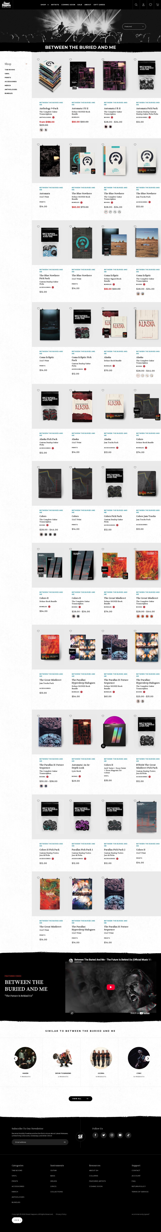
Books (107, 117)
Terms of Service (140, 1192)
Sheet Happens (31, 1214)
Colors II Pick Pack (49, 849)
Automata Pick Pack (147, 108)
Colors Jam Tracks (146, 516)
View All (76, 1099)
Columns (93, 1176)
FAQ (134, 1181)
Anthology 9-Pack (48, 108)
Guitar (53, 1170)
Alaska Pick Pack (48, 439)
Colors (139, 439)
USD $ (16, 1220)
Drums (53, 1181)
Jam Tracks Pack (143, 197)
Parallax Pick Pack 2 (114, 849)
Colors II (44, 598)
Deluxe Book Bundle (113, 361)
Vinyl (7, 74)
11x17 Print (44, 197)
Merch (8, 85)
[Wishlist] (150, 4)
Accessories (11, 81)
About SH (93, 1170)
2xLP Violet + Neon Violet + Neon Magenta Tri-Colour (115, 770)
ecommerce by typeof (140, 1214)
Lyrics (53, 1186)
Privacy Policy (61, 1214)
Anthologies (11, 89)
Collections (56, 1192)
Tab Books (10, 70)
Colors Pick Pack (113, 516)
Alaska (107, 357)
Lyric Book (76, 771)
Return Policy (139, 1186)
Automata (44, 193)
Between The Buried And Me (51, 104)
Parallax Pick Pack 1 (82, 849)
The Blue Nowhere (82, 193)
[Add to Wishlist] (38, 59)
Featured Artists (97, 1181)
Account (136, 1176)
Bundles (9, 93)
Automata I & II (80, 108)
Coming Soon (96, 1186)
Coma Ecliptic (111, 275)
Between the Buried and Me (83, 189)
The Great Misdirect (115, 598)
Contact (136, 1170)
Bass (52, 1176)
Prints (8, 77)
